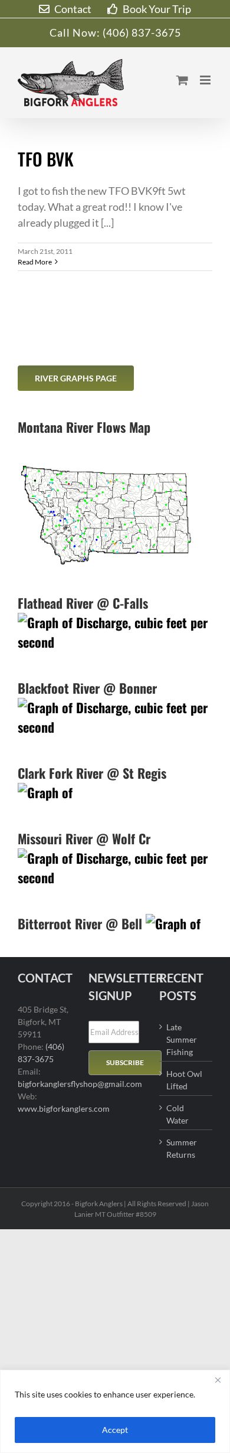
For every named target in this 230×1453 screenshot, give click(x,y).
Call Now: (76, 32)
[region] (115, 1411)
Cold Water (177, 1114)
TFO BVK (46, 159)
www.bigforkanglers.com (64, 1108)
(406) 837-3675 (142, 32)
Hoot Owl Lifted (184, 1080)
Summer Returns (181, 1148)
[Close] (218, 1380)
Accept (115, 1430)
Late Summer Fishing (181, 1039)
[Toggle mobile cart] (182, 80)
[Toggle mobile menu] (206, 80)
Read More (35, 261)
